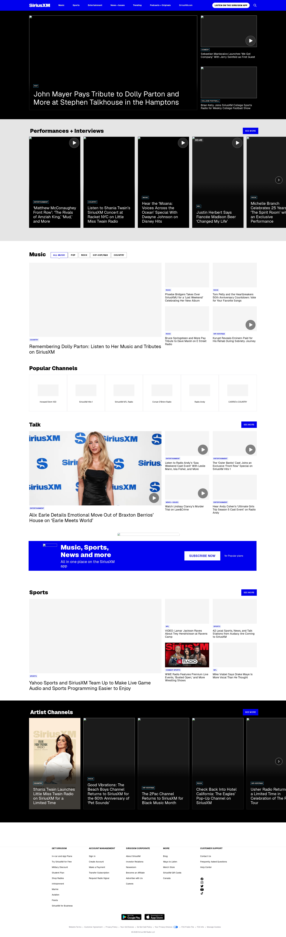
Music (61, 5)
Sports (76, 5)
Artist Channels (51, 712)
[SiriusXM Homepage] (39, 5)
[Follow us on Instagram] (203, 882)
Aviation (55, 894)
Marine (55, 889)
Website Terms (75, 927)
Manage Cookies (214, 927)
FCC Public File (187, 927)
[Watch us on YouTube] (203, 889)
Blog (165, 856)
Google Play (131, 917)
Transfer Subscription (99, 872)
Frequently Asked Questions (213, 861)
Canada (167, 878)
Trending (137, 5)
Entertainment (95, 5)
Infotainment (58, 883)
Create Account (96, 861)
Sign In (92, 856)
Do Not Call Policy (144, 927)
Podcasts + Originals (160, 5)
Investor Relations (134, 861)
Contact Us (205, 856)
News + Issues (118, 5)
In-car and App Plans (62, 856)
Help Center (206, 867)
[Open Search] (255, 5)
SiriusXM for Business (62, 905)
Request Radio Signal (99, 878)
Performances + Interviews (67, 130)
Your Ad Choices (127, 927)
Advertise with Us (134, 878)
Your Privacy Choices (164, 927)
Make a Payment (97, 867)
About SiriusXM (133, 856)
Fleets (55, 900)
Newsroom (131, 867)
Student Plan (58, 872)
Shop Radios (58, 878)
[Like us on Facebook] (203, 879)
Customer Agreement (93, 927)
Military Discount (60, 867)
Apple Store (154, 917)
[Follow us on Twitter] (203, 886)
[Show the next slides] (278, 180)
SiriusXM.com (185, 5)
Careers (129, 883)
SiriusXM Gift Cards (172, 872)
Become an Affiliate (135, 872)
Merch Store (169, 867)
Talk (35, 424)
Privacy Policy (112, 927)
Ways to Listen (170, 861)
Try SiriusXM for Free (62, 861)
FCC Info (200, 927)
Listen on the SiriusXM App (231, 5)
